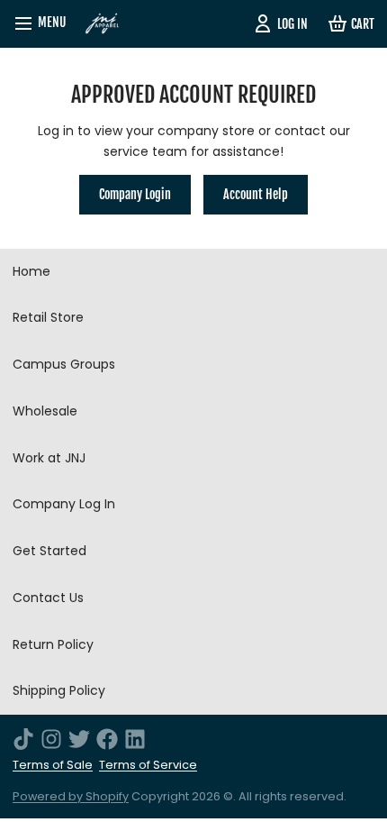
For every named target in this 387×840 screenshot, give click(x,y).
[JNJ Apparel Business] (103, 24)
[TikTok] (23, 739)
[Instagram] (51, 739)
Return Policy (53, 644)
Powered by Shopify (71, 796)
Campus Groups (64, 364)
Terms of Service (148, 764)
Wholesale (45, 411)
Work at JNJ (49, 458)
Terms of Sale (53, 764)
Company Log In (64, 504)
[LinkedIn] (135, 739)
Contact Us (48, 598)
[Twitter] (79, 739)
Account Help (255, 194)
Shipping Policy (59, 690)
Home (31, 271)
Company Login (135, 194)
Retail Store (48, 317)
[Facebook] (107, 739)
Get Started (49, 551)
